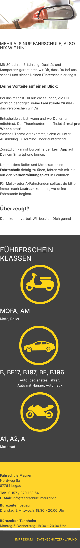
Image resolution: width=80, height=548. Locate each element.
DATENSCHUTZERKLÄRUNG (57, 539)
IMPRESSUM (24, 539)
